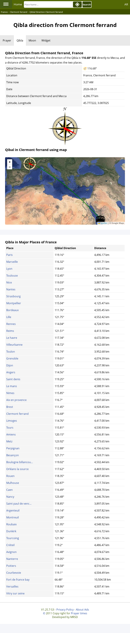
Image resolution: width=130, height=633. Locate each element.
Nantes (10, 289)
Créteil (10, 545)
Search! (87, 4)
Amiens (11, 434)
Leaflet (103, 223)
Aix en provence (16, 400)
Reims (10, 331)
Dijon (9, 365)
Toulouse (12, 275)
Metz (9, 441)
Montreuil (12, 517)
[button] (29, 162)
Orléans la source (17, 469)
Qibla (20, 40)
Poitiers (11, 566)
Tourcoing (12, 538)
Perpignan (12, 448)
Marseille (12, 262)
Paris (9, 255)
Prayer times (79, 613)
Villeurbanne (14, 344)
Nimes (10, 393)
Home (18, 4)
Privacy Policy (65, 609)
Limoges (11, 421)
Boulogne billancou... (19, 462)
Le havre (11, 338)
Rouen (10, 476)
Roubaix (11, 524)
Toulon (10, 351)
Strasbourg (13, 296)
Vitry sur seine (15, 593)
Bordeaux (12, 310)
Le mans (11, 386)
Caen (9, 490)
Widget (45, 40)
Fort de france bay (17, 579)
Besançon (12, 455)
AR (126, 4)
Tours (9, 427)
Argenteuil (12, 510)
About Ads (82, 609)
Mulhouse (12, 483)
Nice (9, 282)
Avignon (11, 552)
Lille (8, 317)
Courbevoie (13, 573)
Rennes (11, 324)
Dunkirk (11, 531)
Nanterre (12, 559)
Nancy (10, 497)
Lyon (9, 268)
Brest (9, 407)
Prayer (7, 40)
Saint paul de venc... (18, 503)
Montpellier (13, 303)
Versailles (12, 586)
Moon (32, 40)
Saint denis (13, 379)
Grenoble (12, 358)
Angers (10, 372)
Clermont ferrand (17, 414)
